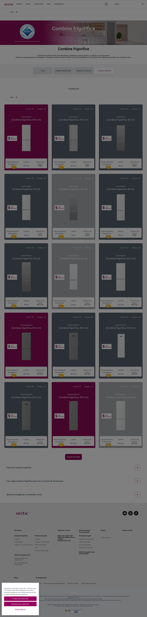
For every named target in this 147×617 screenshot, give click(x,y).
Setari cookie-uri (20, 609)
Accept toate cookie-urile (20, 599)
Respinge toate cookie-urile (20, 604)
